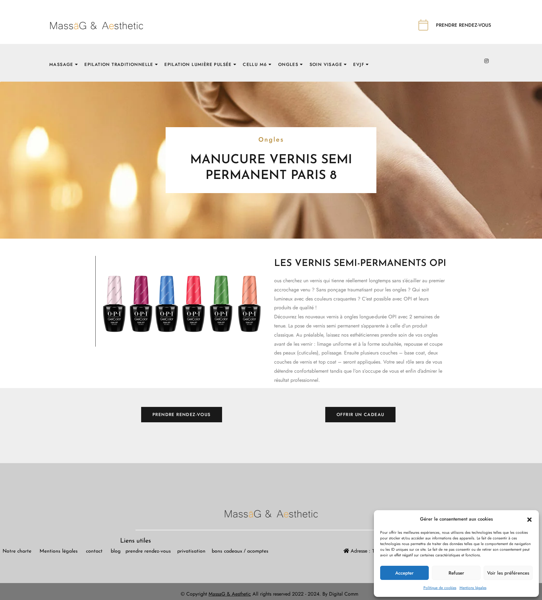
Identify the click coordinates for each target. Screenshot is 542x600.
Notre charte (17, 551)
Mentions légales (473, 588)
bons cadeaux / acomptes (240, 551)
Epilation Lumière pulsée (198, 64)
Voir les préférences (508, 573)
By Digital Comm (341, 593)
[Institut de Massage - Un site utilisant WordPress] (96, 24)
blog (115, 551)
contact (94, 551)
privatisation (192, 551)
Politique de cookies (439, 588)
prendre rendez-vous (151, 551)
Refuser (456, 573)
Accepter (404, 573)
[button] (529, 519)
